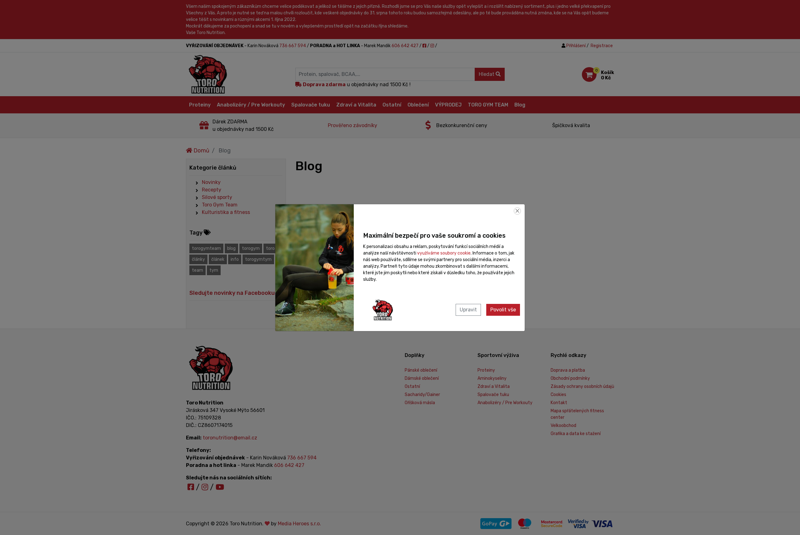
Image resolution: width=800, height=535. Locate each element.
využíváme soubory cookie (444, 253)
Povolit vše (503, 310)
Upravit (468, 310)
